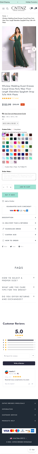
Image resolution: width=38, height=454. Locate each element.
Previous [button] (4, 49)
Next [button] (34, 49)
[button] (10, 98)
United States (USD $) (19, 438)
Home (4, 16)
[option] (19, 48)
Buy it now (10, 195)
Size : (9, 118)
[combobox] (33, 356)
